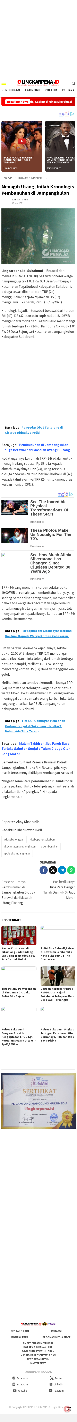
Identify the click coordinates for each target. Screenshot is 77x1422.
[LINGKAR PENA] (38, 82)
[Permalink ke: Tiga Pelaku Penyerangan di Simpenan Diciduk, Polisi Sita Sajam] (18, 976)
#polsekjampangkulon (17, 853)
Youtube (22, 1390)
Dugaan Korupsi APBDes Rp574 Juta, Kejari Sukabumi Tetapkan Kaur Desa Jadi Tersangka (58, 994)
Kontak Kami (19, 1337)
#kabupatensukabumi (43, 839)
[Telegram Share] (62, 870)
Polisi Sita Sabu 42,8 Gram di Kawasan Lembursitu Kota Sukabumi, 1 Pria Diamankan (58, 953)
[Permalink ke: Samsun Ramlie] (5, 201)
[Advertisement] (38, 38)
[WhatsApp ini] (71, 870)
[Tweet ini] (53, 870)
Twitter (58, 1378)
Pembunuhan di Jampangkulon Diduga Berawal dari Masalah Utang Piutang (18, 892)
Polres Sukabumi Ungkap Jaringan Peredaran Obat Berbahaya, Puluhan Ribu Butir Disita (58, 1035)
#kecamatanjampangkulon (20, 846)
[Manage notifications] (67, 1409)
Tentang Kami (19, 1331)
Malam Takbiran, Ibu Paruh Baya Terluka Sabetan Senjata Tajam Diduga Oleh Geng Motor (35, 748)
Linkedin (58, 1384)
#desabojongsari (14, 839)
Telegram (58, 1390)
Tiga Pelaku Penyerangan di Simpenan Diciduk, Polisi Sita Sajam (18, 992)
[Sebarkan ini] (44, 870)
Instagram (22, 1384)
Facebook (22, 1378)
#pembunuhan (49, 846)
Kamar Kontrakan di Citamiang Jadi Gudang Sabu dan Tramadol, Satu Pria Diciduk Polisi (18, 953)
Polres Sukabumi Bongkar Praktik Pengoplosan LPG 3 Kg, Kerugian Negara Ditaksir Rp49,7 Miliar (18, 1037)
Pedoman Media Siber (56, 1337)
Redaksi (56, 1331)
